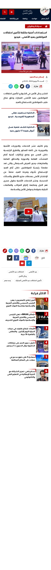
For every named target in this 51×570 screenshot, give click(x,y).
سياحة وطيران (34, 26)
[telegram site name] (29, 263)
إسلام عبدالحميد (37, 77)
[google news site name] (26, 258)
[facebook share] (28, 86)
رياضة (25, 19)
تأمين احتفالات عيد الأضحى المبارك (29, 280)
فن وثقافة (14, 19)
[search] (4, 12)
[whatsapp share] (16, 86)
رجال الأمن (23, 276)
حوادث (34, 19)
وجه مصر (7, 280)
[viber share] (10, 86)
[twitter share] (22, 86)
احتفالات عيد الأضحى (16, 272)
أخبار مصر (45, 19)
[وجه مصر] (45, 10)
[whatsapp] (5, 251)
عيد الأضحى (33, 272)
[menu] (11, 12)
